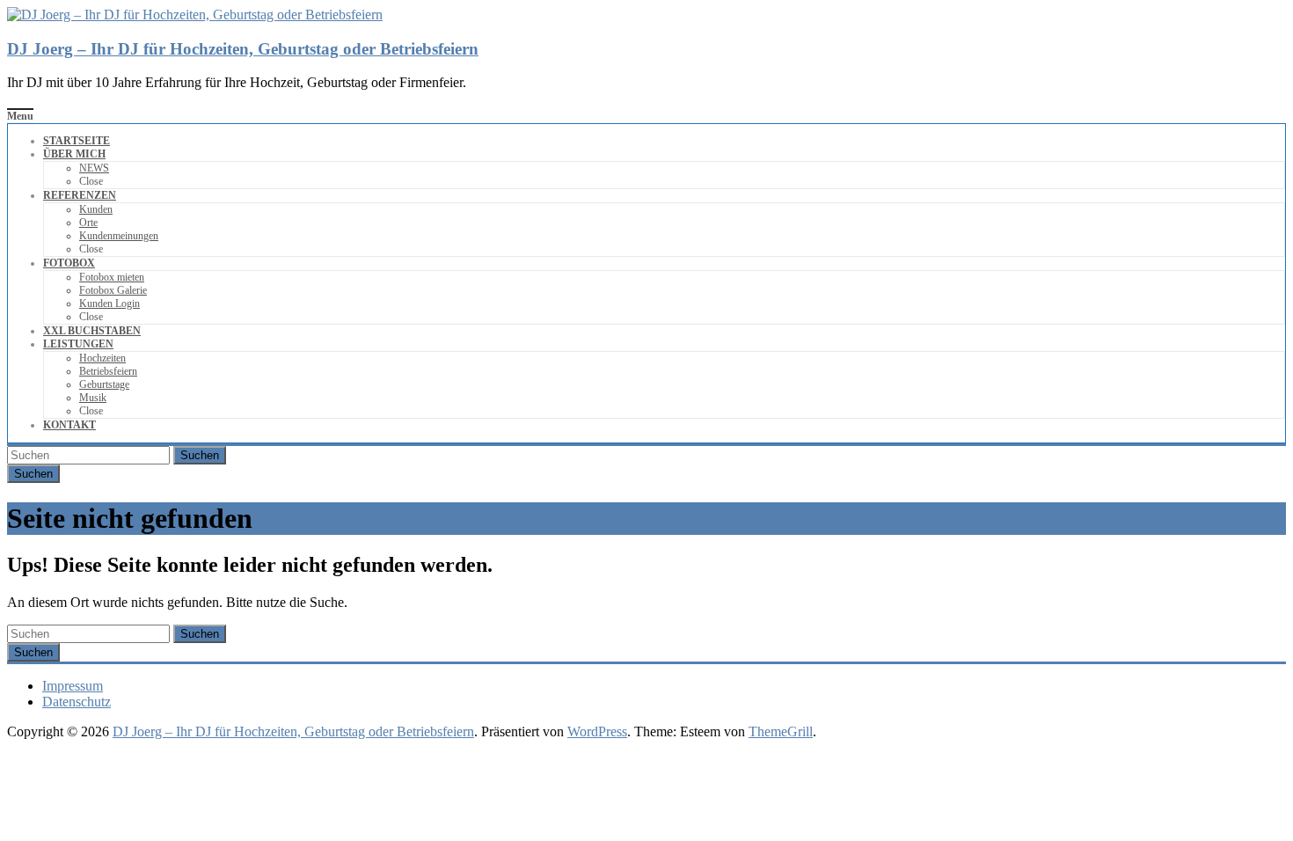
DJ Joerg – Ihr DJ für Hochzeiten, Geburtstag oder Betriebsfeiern (242, 49)
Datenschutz (76, 701)
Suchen (199, 455)
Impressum (72, 685)
